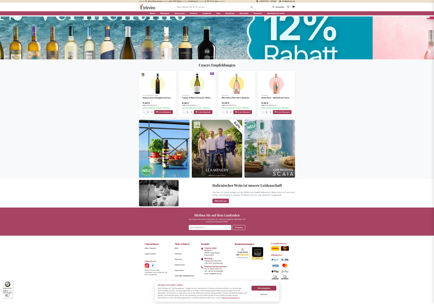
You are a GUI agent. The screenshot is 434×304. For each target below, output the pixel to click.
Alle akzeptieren (264, 288)
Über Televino (150, 248)
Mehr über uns (220, 201)
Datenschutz (180, 265)
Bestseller (244, 13)
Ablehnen (264, 294)
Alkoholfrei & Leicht (275, 13)
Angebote (206, 13)
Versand (178, 254)
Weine (152, 13)
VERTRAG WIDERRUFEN (184, 276)
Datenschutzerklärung (230, 298)
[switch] (7, 295)
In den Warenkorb (165, 112)
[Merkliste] (288, 7)
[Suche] (252, 7)
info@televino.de (215, 274)
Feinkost (193, 13)
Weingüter (165, 13)
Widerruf (178, 259)
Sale (218, 13)
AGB (176, 248)
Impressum (179, 270)
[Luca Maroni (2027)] (143, 75)
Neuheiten (230, 13)
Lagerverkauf (150, 254)
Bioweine (258, 13)
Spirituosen (180, 13)
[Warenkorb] (293, 7)
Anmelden (239, 227)
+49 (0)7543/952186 (215, 271)
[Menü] (11, 281)
